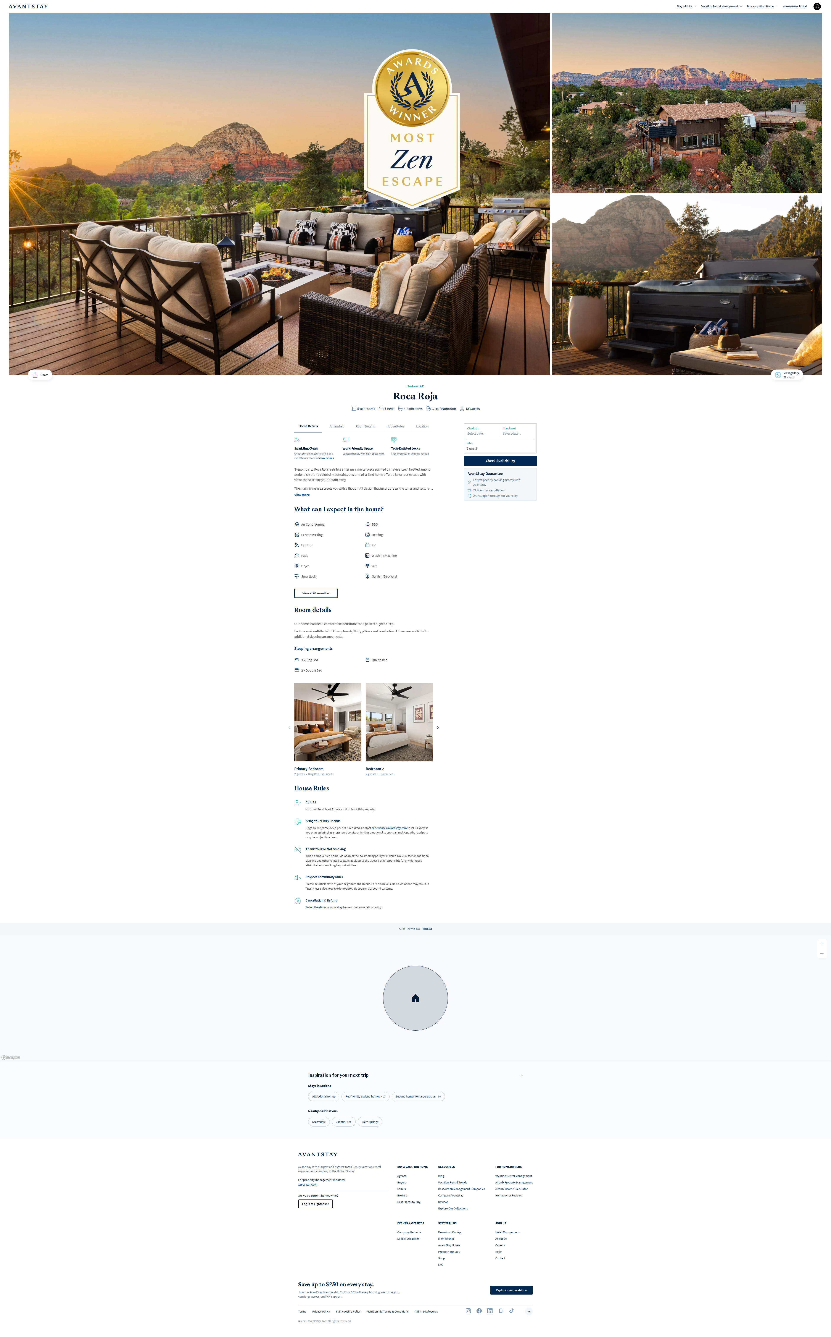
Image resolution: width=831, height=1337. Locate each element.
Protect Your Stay (449, 1252)
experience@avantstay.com (389, 828)
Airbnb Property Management (514, 1182)
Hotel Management (507, 1232)
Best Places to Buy (408, 1202)
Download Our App (450, 1232)
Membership (446, 1239)
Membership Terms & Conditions (388, 1311)
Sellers (401, 1189)
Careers (500, 1245)
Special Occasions (408, 1239)
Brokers (402, 1195)
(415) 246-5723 (307, 1185)
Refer (498, 1252)
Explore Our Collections (453, 1208)
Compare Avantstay (450, 1195)
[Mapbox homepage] (10, 1057)
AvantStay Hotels (449, 1245)
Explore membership (511, 1290)
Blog (441, 1176)
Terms (302, 1311)
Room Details (365, 426)
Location (422, 426)
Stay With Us (684, 6)
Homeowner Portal (795, 6)
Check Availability (500, 460)
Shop (441, 1258)
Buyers (401, 1182)
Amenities (337, 426)
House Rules (395, 426)
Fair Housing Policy (348, 1311)
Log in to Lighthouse (315, 1204)
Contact (500, 1258)
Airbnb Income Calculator (511, 1189)
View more (302, 494)
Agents (401, 1176)
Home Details (308, 426)
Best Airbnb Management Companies (461, 1189)
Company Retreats (409, 1232)
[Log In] (817, 6)
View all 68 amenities (316, 593)
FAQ (440, 1265)
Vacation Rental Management (719, 6)
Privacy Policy (321, 1311)
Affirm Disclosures (426, 1311)
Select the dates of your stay (324, 907)
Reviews (443, 1202)
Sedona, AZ (415, 386)
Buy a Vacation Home (760, 6)
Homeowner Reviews (508, 1195)
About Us (501, 1239)
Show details (326, 458)
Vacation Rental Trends (452, 1182)
